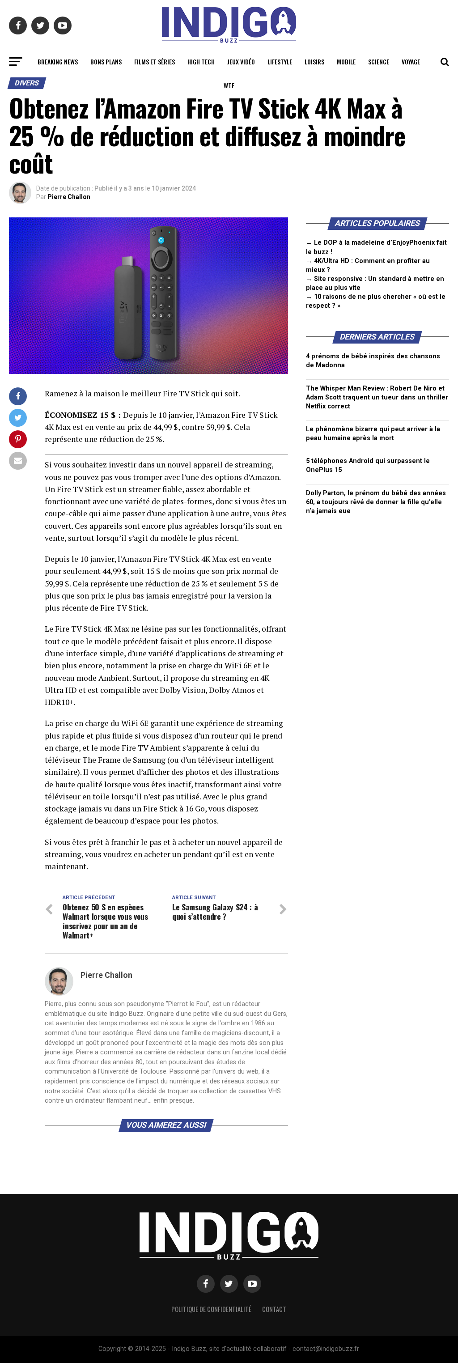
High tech (201, 61)
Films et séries (154, 61)
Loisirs (314, 61)
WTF (229, 85)
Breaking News (58, 61)
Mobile (346, 61)
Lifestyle (279, 61)
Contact (274, 1309)
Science (378, 61)
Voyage (411, 61)
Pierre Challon (68, 196)
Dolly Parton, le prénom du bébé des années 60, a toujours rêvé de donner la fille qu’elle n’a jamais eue (376, 502)
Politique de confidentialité (211, 1309)
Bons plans (106, 61)
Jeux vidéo (241, 61)
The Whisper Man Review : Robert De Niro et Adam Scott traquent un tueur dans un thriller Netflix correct (377, 397)
